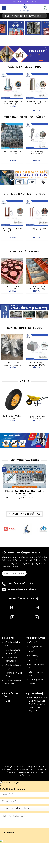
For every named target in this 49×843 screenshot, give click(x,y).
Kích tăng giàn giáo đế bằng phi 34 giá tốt (12, 230)
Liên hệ (33, 660)
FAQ (32, 651)
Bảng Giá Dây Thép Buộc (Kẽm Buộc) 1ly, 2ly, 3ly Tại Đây (12, 364)
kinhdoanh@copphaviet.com (22, 589)
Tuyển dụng (36, 646)
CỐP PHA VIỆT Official (23, 583)
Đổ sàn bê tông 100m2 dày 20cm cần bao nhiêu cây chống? (24, 492)
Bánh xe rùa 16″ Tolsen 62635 (12, 417)
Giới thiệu (35, 655)
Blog (34, 2)
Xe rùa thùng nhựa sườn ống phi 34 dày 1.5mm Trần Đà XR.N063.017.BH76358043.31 (36, 417)
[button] (4, 8)
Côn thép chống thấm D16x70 (36, 103)
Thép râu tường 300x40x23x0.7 (36, 153)
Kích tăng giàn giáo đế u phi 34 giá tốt (36, 230)
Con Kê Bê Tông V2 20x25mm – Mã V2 (36, 364)
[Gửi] (44, 15)
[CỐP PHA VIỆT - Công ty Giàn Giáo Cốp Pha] (24, 8)
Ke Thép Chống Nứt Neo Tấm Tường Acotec (12, 153)
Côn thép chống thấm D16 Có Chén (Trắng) (12, 103)
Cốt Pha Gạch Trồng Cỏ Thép (12, 287)
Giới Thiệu (17, 2)
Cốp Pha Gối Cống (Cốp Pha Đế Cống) (37, 287)
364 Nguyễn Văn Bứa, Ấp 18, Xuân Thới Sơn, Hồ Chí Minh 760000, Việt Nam (38, 704)
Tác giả (33, 642)
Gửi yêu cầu (9, 832)
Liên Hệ (26, 2)
